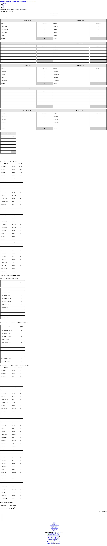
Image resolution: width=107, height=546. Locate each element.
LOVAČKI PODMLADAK (54, 528)
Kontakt (3, 8)
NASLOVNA (4, 3)
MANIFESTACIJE (54, 524)
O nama (3, 5)
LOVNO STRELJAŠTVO (54, 526)
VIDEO (54, 530)
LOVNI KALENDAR (54, 527)
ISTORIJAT (54, 523)
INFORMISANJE (54, 529)
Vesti (2, 4)
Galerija (3, 7)
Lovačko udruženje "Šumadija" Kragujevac (18, 1)
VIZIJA (54, 522)
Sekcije (3, 6)
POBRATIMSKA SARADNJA (54, 525)
